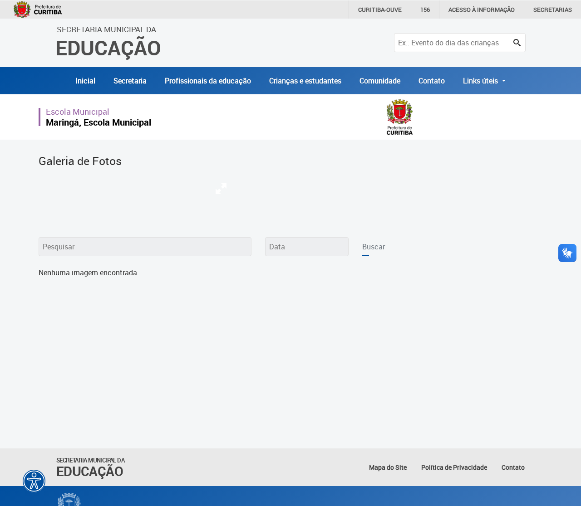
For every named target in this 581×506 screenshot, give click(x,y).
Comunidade (379, 81)
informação (481, 9)
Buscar (373, 247)
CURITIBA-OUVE (380, 9)
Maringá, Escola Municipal (98, 122)
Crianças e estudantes (305, 81)
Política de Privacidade (454, 467)
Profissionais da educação (208, 81)
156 (425, 9)
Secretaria (130, 81)
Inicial (85, 81)
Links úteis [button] (481, 81)
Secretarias (552, 9)
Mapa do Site (388, 467)
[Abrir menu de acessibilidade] (34, 481)
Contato (432, 81)
